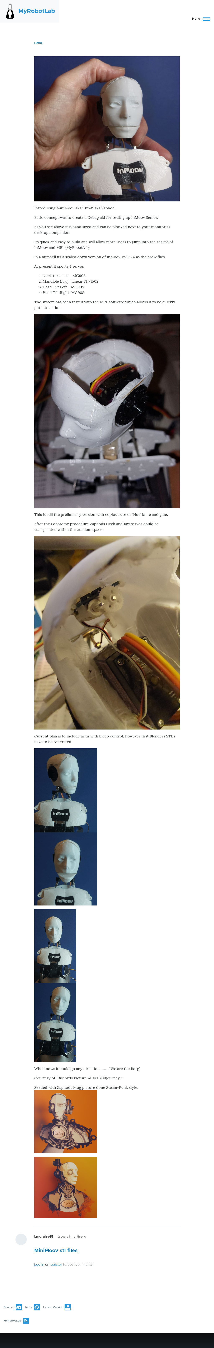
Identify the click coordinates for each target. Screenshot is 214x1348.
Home (38, 43)
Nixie (28, 1307)
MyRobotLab (36, 11)
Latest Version (53, 1307)
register (56, 1264)
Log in (39, 1264)
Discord (9, 1307)
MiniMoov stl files (56, 1250)
